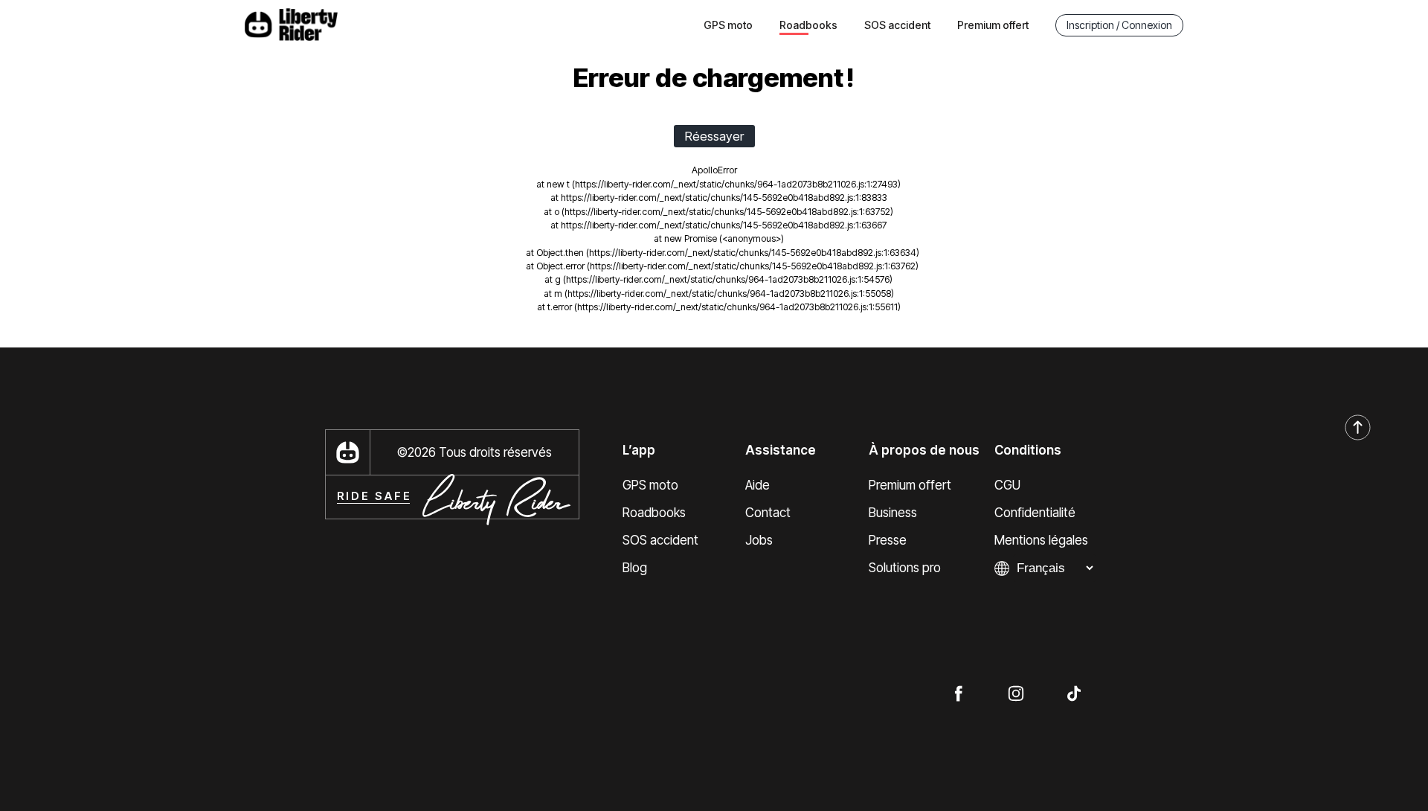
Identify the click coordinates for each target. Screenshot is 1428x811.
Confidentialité (1034, 512)
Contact (768, 512)
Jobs (759, 540)
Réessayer (714, 136)
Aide (757, 485)
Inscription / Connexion (1119, 25)
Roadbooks (654, 512)
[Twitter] (1074, 693)
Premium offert (993, 25)
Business (893, 512)
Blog (635, 567)
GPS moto (728, 25)
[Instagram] (1016, 693)
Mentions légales (1041, 540)
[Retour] (1358, 428)
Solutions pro (905, 567)
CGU (1007, 485)
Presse (888, 540)
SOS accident (897, 25)
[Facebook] (958, 693)
